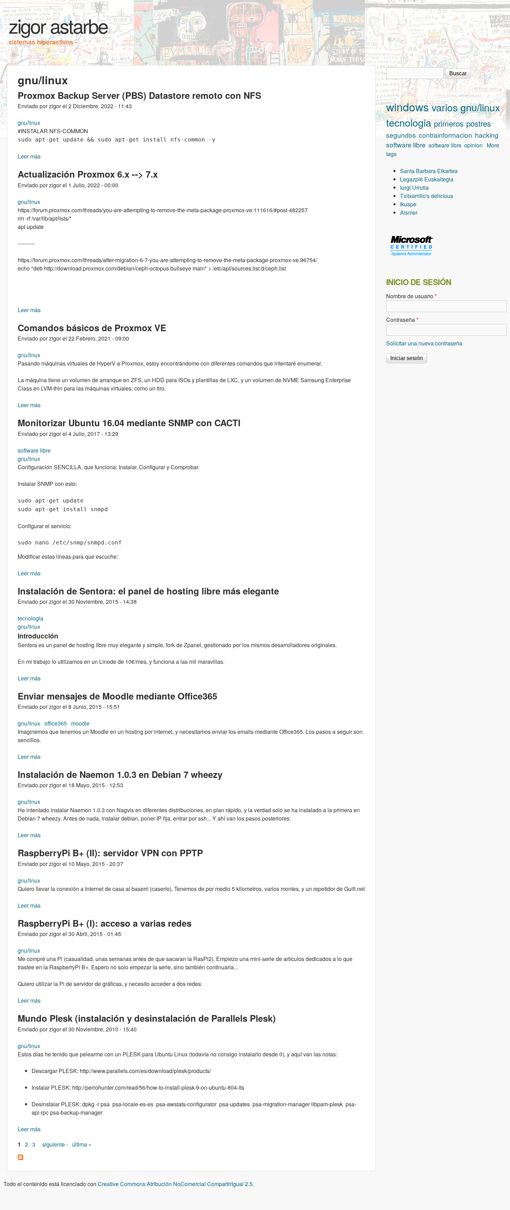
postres (478, 123)
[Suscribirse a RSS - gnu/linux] (20, 1158)
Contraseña (402, 320)
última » (82, 1144)
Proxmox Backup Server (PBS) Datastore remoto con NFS (139, 95)
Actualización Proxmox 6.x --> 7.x (88, 174)
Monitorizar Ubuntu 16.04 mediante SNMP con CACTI (129, 422)
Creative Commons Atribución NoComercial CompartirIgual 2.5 (175, 1184)
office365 (55, 723)
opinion (473, 145)
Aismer (408, 212)
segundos (401, 134)
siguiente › (55, 1144)
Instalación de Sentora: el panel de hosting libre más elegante (148, 590)
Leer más (29, 156)
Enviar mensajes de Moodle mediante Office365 (117, 695)
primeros (449, 123)
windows (407, 106)
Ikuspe (408, 204)
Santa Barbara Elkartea (429, 171)
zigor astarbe (58, 25)
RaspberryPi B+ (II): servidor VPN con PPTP (110, 852)
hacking (487, 134)
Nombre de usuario (411, 296)
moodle (80, 723)
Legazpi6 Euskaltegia (426, 179)
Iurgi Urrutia (414, 187)
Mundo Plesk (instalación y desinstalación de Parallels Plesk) (147, 1018)
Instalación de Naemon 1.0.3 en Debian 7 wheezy (120, 774)
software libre (34, 450)
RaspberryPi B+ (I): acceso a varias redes (105, 923)
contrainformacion (445, 134)
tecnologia (30, 618)
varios (445, 107)
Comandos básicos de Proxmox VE (92, 327)
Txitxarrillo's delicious (426, 196)
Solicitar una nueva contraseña (424, 343)
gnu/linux (29, 123)
